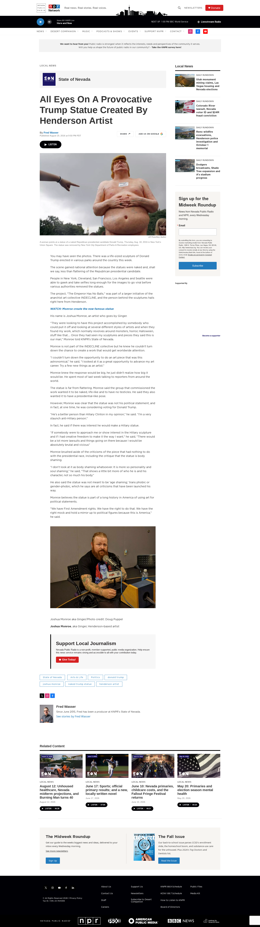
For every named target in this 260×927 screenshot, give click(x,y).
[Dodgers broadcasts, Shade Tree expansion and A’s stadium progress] (185, 165)
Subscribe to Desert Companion (141, 900)
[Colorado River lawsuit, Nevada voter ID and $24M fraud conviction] (185, 106)
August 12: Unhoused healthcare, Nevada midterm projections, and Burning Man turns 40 (59, 791)
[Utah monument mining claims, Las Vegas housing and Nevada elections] (185, 80)
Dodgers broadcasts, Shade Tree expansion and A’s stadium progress (208, 171)
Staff (103, 900)
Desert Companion (63, 31)
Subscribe (197, 265)
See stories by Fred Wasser (73, 716)
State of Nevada (74, 79)
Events (133, 31)
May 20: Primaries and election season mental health (195, 790)
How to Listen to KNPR (173, 900)
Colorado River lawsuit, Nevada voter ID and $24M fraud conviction (207, 110)
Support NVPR (154, 31)
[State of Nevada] (49, 79)
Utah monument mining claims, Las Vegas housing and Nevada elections (207, 84)
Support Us (137, 887)
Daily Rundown (205, 75)
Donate (215, 7)
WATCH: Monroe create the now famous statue (82, 309)
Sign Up (53, 860)
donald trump (116, 677)
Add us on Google (149, 134)
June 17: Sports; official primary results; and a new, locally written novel (107, 790)
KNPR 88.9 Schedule (171, 887)
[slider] (54, 21)
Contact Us (107, 893)
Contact (176, 31)
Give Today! (69, 659)
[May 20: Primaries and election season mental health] (198, 766)
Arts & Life (76, 677)
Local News (48, 65)
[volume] (49, 22)
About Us (106, 887)
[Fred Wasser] (46, 714)
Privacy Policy (76, 898)
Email (182, 225)
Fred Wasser (51, 132)
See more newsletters (57, 850)
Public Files (196, 887)
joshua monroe (51, 684)
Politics (95, 677)
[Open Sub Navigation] (46, 31)
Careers (105, 907)
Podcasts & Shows (109, 31)
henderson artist (109, 684)
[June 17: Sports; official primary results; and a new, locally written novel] (107, 766)
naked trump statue (80, 684)
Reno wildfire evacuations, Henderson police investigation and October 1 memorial (207, 140)
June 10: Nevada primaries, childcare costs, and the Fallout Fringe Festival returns (153, 791)
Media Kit (195, 893)
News (40, 31)
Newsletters (193, 7)
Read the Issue (169, 860)
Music (86, 31)
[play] (40, 22)
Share (123, 134)
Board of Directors (170, 907)
